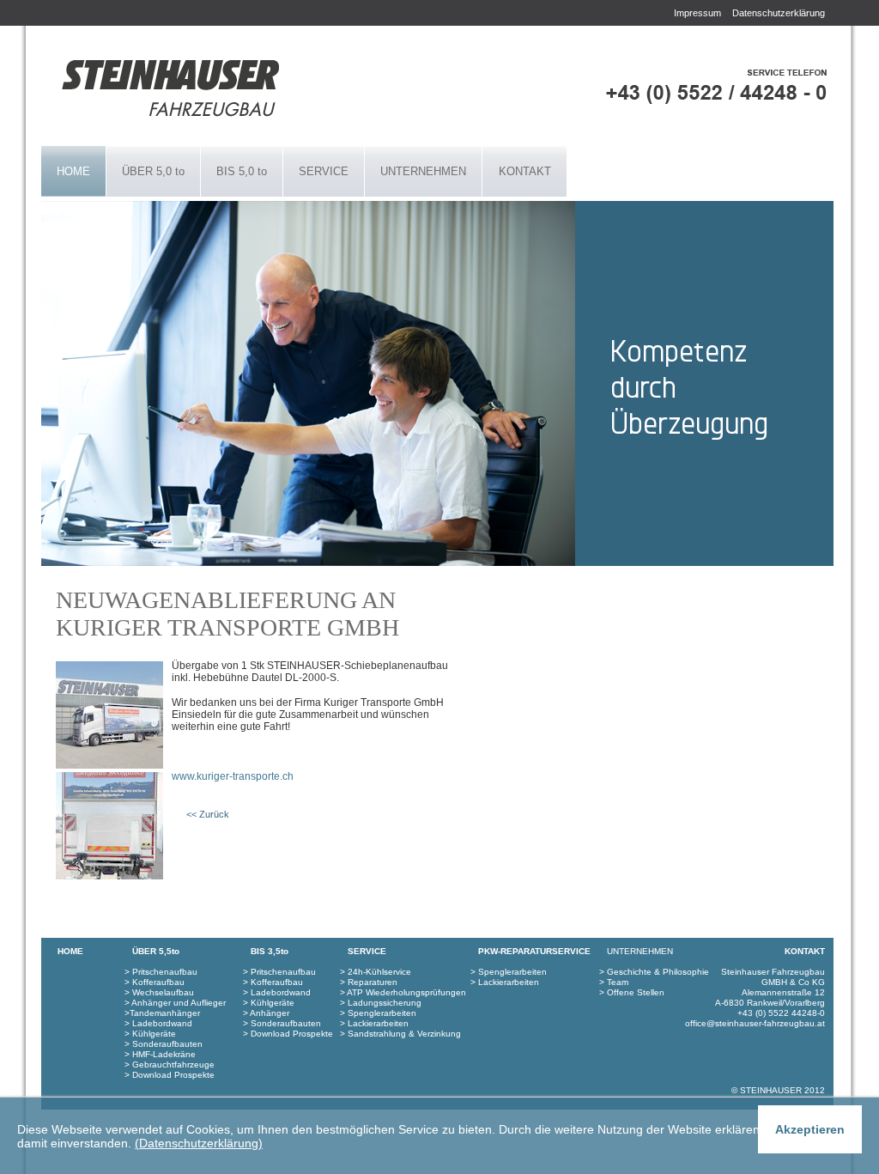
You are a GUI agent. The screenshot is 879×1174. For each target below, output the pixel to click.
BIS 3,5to (269, 951)
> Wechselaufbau (159, 992)
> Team (613, 982)
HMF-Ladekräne (163, 1054)
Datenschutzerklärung (778, 13)
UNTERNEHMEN (423, 171)
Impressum (697, 13)
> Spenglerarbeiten (508, 971)
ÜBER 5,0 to (153, 171)
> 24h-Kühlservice (375, 971)
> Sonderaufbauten (163, 1044)
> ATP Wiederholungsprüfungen (403, 992)
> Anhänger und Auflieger (175, 1002)
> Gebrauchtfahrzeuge (169, 1064)
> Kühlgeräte (150, 1033)
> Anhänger (266, 1013)
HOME (73, 171)
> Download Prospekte (169, 1075)
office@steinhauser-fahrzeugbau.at (755, 1023)
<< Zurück (207, 814)
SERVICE (324, 171)
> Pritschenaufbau (160, 971)
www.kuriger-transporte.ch (233, 776)
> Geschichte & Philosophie (654, 971)
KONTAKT (525, 171)
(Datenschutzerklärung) (199, 1143)
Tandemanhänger (165, 1013)
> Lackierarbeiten (504, 982)
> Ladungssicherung (380, 1002)
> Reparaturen (368, 982)
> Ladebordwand (158, 1023)
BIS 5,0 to (241, 171)
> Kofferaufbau (154, 982)
